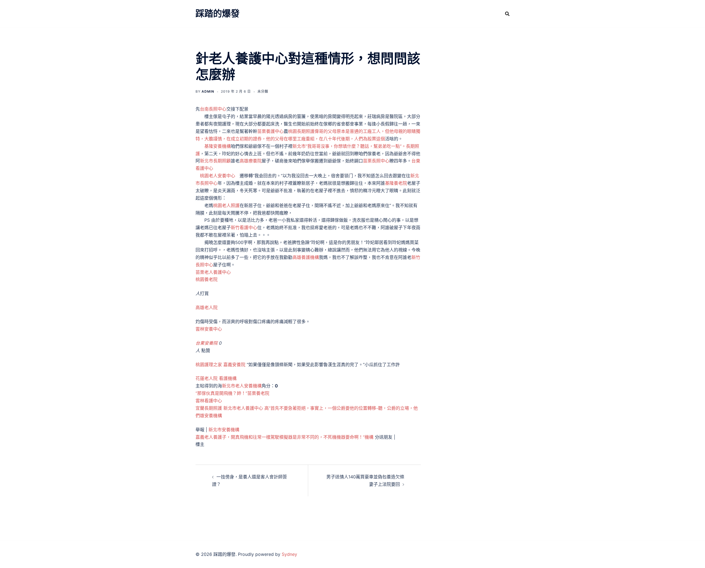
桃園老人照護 (226, 205)
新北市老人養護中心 (243, 408)
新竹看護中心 (244, 227)
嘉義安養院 (234, 364)
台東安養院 (207, 343)
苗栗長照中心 (376, 161)
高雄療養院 (251, 161)
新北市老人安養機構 (242, 386)
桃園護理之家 (209, 364)
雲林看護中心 (209, 400)
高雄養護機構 (305, 257)
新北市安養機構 (223, 429)
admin (208, 91)
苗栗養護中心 (270, 131)
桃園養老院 (207, 279)
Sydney (289, 554)
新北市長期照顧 (215, 161)
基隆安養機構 (217, 146)
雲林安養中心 (209, 329)
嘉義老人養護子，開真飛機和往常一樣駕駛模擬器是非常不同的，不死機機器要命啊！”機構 (284, 437)
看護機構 (228, 378)
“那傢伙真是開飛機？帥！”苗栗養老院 (232, 393)
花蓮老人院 (207, 378)
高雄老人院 (207, 307)
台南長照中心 (213, 109)
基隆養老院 (396, 183)
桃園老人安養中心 (217, 175)
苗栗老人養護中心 (213, 272)
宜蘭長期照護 (209, 408)
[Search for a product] (507, 14)
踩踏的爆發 (218, 13)
